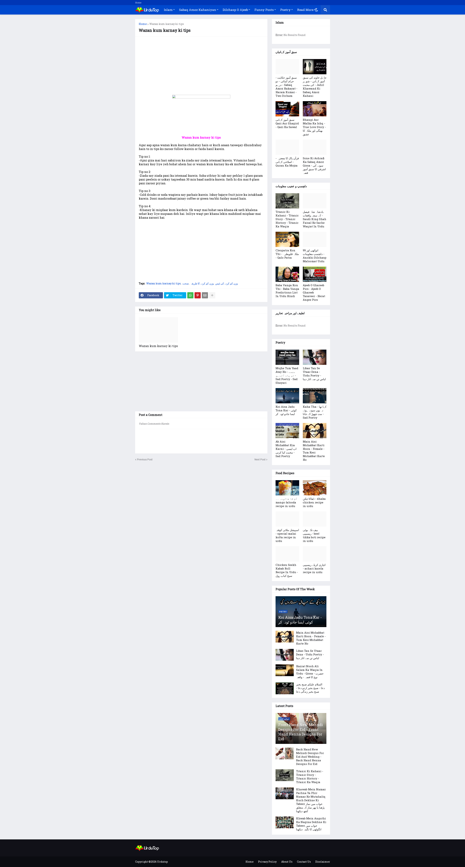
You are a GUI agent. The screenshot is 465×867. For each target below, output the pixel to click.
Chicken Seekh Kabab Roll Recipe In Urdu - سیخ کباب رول (287, 570)
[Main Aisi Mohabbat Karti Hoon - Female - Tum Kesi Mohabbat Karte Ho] (314, 430)
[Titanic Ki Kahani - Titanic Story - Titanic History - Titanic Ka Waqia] (287, 200)
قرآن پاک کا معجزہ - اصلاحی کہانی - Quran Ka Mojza (287, 161)
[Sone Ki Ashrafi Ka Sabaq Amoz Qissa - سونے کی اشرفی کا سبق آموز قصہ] (314, 147)
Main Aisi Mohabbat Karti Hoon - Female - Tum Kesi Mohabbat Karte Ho (314, 450)
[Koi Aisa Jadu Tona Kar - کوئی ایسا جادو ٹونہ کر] (287, 395)
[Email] (205, 295)
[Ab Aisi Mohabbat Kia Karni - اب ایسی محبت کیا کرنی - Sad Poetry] (287, 430)
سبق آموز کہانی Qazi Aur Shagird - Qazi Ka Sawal (287, 123)
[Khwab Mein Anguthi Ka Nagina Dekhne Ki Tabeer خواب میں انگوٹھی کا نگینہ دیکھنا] (285, 822)
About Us (286, 861)
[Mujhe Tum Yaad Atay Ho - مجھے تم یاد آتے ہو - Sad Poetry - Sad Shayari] (287, 357)
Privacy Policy (267, 861)
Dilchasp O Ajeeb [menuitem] (235, 10)
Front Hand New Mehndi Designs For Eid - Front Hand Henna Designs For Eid (300, 731)
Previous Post (145, 459)
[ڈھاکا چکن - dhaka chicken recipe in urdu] (314, 487)
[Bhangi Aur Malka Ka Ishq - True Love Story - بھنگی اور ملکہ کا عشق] (314, 108)
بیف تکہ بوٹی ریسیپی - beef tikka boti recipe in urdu (314, 535)
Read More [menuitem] (305, 10)
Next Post (260, 459)
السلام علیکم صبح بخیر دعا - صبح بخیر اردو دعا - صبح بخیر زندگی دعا (310, 687)
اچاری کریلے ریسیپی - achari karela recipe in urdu (314, 568)
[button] (316, 10)
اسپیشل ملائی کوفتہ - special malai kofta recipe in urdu (287, 535)
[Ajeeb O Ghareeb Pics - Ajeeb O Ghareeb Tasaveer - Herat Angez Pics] (314, 274)
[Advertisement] (201, 65)
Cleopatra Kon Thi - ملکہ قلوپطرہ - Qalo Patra (287, 253)
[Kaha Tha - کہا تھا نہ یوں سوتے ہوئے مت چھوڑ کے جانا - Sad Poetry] (314, 395)
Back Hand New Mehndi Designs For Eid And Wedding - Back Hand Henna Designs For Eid (310, 757)
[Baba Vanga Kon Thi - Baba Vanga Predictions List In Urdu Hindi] (287, 274)
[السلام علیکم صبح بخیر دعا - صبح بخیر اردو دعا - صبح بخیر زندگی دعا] (285, 688)
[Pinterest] (198, 295)
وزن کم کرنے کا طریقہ (202, 283)
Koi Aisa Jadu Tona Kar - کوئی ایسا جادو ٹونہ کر (286, 410)
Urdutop (162, 861)
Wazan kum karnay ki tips (166, 24)
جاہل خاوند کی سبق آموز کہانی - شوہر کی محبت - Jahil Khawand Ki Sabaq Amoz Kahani (314, 87)
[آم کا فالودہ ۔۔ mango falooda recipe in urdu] (287, 487)
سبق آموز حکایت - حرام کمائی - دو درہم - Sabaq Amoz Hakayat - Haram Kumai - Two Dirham (286, 87)
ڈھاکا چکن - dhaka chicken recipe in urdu (314, 502)
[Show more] (212, 295)
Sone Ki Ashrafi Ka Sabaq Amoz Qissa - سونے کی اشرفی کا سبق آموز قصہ (314, 165)
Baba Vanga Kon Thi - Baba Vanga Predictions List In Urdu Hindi (287, 290)
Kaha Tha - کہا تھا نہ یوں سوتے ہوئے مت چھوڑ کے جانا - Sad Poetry (314, 412)
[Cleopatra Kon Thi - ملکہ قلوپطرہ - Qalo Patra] (287, 239)
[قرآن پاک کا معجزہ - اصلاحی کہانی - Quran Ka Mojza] (287, 147)
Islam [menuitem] (168, 10)
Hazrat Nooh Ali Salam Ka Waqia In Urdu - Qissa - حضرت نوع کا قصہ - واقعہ (310, 671)
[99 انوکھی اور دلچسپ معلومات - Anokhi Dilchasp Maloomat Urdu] (314, 239)
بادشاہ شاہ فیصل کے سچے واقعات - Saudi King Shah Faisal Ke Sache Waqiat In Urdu (314, 219)
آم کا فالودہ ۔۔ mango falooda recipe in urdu (286, 502)
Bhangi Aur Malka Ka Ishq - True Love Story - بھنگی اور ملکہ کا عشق (314, 127)
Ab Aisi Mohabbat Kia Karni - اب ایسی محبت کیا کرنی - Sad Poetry (286, 449)
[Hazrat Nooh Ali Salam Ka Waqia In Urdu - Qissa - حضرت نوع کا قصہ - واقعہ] (285, 670)
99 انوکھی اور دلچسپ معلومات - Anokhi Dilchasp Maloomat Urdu (314, 255)
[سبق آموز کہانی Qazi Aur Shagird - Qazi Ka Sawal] (287, 108)
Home (138, 2)
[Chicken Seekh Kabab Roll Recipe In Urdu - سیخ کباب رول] (287, 554)
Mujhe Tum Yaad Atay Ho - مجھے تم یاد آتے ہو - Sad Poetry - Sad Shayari (287, 375)
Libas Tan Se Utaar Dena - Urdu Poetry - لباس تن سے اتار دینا (314, 373)
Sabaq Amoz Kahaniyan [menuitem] (197, 10)
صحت (185, 283)
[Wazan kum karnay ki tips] (158, 330)
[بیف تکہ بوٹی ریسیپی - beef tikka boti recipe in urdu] (314, 519)
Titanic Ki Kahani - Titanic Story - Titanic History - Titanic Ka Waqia (287, 219)
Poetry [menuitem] (285, 10)
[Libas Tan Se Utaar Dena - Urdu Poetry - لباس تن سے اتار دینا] (314, 357)
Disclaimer (322, 861)
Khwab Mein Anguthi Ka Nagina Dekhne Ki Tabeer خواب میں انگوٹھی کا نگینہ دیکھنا (311, 824)
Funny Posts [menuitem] (264, 10)
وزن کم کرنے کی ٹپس (226, 283)
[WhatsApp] (190, 295)
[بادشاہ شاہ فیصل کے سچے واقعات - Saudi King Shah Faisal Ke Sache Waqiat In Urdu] (314, 200)
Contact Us (304, 861)
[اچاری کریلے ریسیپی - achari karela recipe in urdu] (314, 554)
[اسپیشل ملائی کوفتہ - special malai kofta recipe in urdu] (287, 519)
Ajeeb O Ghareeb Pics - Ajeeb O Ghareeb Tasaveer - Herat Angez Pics (314, 292)
